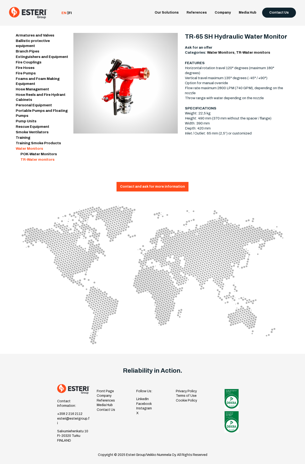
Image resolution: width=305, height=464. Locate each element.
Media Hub (247, 12)
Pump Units (26, 121)
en (63, 13)
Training (23, 137)
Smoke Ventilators (32, 132)
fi (70, 13)
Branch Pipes (27, 51)
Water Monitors (29, 148)
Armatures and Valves (35, 35)
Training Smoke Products (38, 143)
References (197, 12)
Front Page (105, 391)
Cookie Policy (186, 400)
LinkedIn (142, 399)
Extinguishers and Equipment (42, 57)
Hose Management (32, 89)
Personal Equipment (34, 105)
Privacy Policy (186, 391)
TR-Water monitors (37, 159)
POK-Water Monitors (38, 154)
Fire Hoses (25, 68)
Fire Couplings (28, 62)
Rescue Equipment (32, 127)
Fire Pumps (26, 73)
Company (223, 12)
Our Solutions (167, 12)
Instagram (144, 408)
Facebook (144, 404)
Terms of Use (186, 395)
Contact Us (279, 12)
